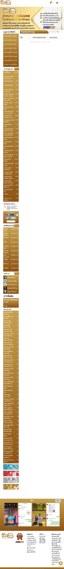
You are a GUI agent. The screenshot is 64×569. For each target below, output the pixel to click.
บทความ (41, 538)
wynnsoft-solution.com (38, 568)
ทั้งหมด (17, 68)
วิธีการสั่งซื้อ (42, 539)
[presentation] (2, 17)
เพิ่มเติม (6, 306)
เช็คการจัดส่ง (42, 541)
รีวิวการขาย (42, 543)
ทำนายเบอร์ (42, 536)
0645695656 (32, 548)
